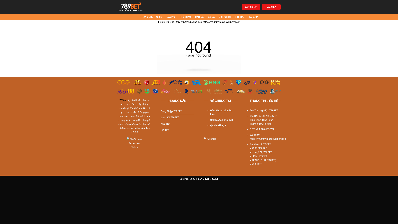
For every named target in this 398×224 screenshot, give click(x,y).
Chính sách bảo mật (221, 120)
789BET (273, 110)
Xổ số (159, 17)
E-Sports (225, 17)
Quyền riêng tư (218, 125)
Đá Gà (211, 17)
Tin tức (239, 17)
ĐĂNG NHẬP (251, 7)
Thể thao (185, 17)
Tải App (253, 17)
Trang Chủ (146, 17)
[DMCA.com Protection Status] (134, 145)
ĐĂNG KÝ (271, 7)
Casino (171, 17)
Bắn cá (199, 17)
